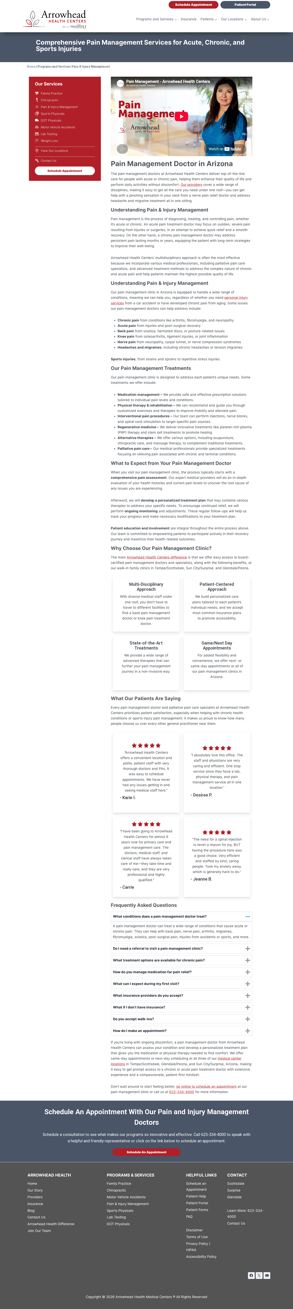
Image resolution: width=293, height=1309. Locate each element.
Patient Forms (197, 1210)
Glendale (234, 1197)
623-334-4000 (245, 1214)
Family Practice (51, 93)
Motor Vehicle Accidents (58, 127)
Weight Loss (49, 141)
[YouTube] (267, 1275)
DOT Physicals (51, 120)
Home (31, 66)
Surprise (233, 1190)
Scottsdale (235, 1184)
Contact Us (48, 161)
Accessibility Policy (201, 1257)
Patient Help (196, 1196)
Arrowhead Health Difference (51, 1224)
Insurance (189, 19)
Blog (31, 1211)
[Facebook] (251, 1275)
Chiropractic (49, 100)
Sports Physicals (53, 114)
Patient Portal (245, 5)
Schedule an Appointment (196, 1187)
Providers (35, 1197)
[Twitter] (259, 1275)
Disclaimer (194, 1230)
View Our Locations (54, 151)
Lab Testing (49, 134)
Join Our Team (39, 1231)
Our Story (35, 1190)
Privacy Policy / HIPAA (198, 1247)
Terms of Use (197, 1237)
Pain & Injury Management (59, 107)
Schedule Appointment (193, 5)
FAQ (189, 1217)
